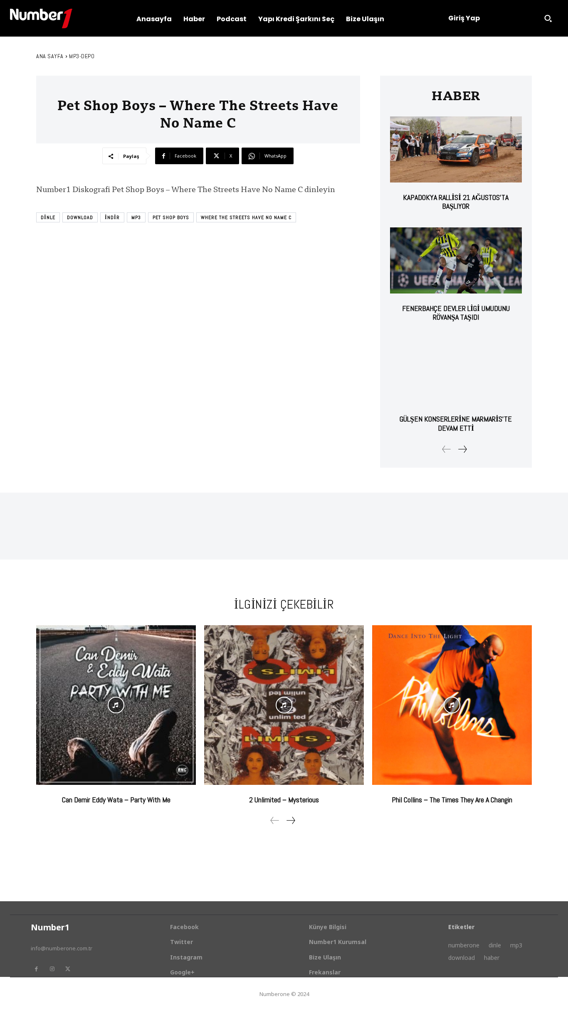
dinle (48, 217)
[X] (67, 969)
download (80, 217)
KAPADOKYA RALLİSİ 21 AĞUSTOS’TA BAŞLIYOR (456, 201)
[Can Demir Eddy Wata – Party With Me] (116, 705)
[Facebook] (36, 969)
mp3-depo (81, 56)
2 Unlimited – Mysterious (284, 799)
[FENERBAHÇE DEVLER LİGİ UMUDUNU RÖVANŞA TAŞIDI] (456, 260)
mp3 (136, 217)
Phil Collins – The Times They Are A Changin (452, 799)
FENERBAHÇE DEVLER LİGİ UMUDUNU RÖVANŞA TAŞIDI (456, 312)
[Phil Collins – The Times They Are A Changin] (452, 705)
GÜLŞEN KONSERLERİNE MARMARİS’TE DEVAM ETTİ (456, 423)
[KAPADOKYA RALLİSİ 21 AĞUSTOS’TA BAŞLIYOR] (456, 149)
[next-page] (462, 449)
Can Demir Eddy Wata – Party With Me (116, 799)
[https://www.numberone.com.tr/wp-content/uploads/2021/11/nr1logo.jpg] (41, 18)
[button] (548, 18)
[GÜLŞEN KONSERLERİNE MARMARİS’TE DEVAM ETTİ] (456, 371)
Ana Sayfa (50, 56)
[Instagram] (52, 969)
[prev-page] (446, 449)
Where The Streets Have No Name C (246, 217)
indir (112, 217)
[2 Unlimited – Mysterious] (284, 705)
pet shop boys (171, 217)
